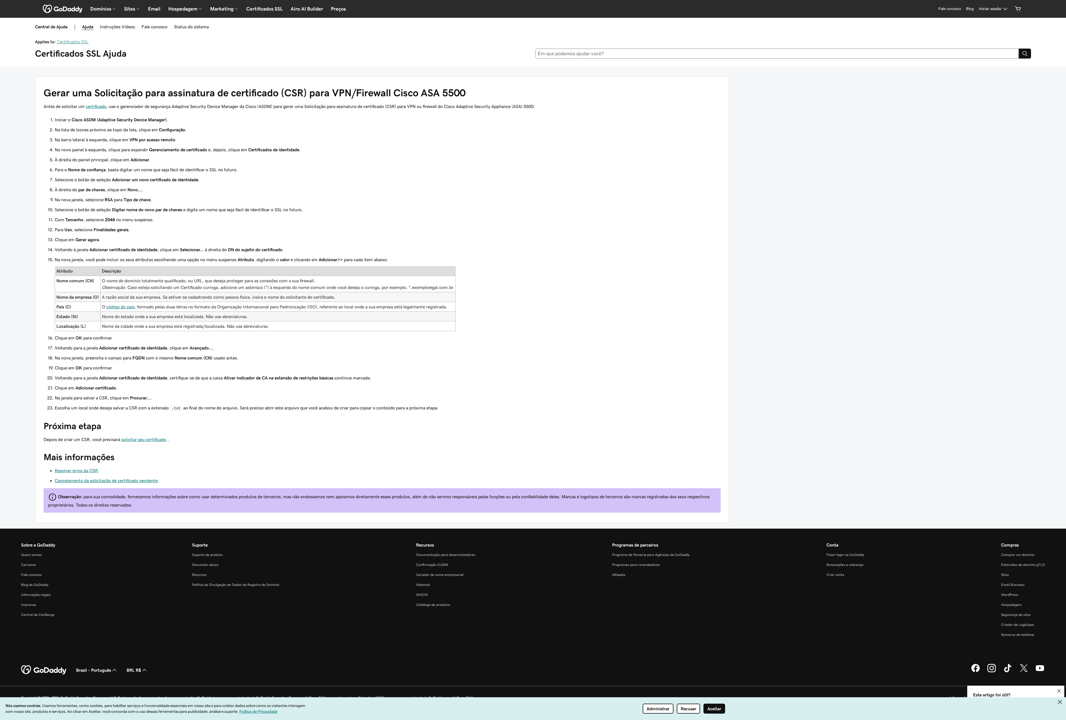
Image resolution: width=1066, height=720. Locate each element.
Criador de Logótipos (1017, 624)
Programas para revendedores (636, 565)
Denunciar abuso (205, 565)
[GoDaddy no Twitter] (1024, 671)
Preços (338, 8)
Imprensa (28, 604)
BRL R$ (134, 670)
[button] (1059, 691)
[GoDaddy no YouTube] (1040, 671)
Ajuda (87, 26)
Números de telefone (1017, 634)
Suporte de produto (207, 555)
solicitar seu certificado (143, 439)
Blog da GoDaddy (34, 584)
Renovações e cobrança (844, 565)
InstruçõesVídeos (117, 26)
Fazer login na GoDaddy (845, 555)
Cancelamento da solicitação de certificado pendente (106, 480)
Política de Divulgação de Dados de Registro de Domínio (235, 584)
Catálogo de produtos (433, 604)
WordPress (1009, 594)
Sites (1005, 574)
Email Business (1013, 584)
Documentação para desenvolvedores (445, 555)
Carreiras (28, 565)
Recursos (199, 574)
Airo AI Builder (307, 8)
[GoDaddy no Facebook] (975, 671)
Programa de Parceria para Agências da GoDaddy (651, 555)
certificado (96, 106)
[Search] (1025, 54)
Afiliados (618, 574)
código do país (120, 306)
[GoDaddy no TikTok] (1008, 671)
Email (154, 8)
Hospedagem (1011, 604)
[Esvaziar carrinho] (1018, 9)
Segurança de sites (1016, 614)
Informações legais (36, 594)
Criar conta (835, 574)
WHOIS (422, 594)
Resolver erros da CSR (76, 470)
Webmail (423, 584)
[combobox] (777, 53)
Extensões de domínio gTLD (1023, 565)
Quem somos (31, 555)
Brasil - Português (93, 670)
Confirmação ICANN (432, 565)
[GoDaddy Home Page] (44, 670)
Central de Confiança (37, 614)
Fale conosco (154, 26)
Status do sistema (191, 26)
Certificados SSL (264, 8)
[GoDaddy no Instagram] (992, 671)
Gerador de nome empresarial (440, 574)
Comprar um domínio (1017, 555)
